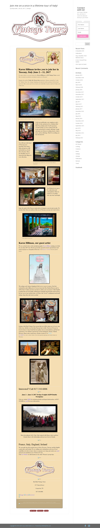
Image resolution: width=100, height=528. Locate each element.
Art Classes (78, 144)
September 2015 (80, 125)
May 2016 (78, 116)
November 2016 (80, 111)
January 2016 (79, 118)
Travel (77, 163)
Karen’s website (46, 249)
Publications (79, 53)
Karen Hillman (47, 246)
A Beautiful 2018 (80, 51)
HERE (50, 333)
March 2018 (79, 85)
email (26, 401)
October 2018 (79, 80)
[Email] (26, 495)
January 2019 (79, 75)
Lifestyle (28, 8)
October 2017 (79, 97)
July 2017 (78, 101)
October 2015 (79, 123)
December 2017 (80, 92)
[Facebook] (31, 495)
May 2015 (78, 130)
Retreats (78, 161)
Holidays (78, 154)
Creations (78, 149)
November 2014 (80, 133)
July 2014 (78, 135)
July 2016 (78, 113)
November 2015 (80, 121)
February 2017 (79, 106)
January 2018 (79, 89)
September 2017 (80, 99)
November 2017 (80, 94)
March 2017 (79, 104)
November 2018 (80, 77)
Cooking (78, 146)
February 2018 (79, 87)
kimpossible (14, 8)
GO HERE (21, 335)
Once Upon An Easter (81, 64)
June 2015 (78, 128)
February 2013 (79, 138)
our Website (24, 454)
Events (77, 151)
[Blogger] (21, 495)
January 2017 (79, 109)
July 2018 (78, 82)
